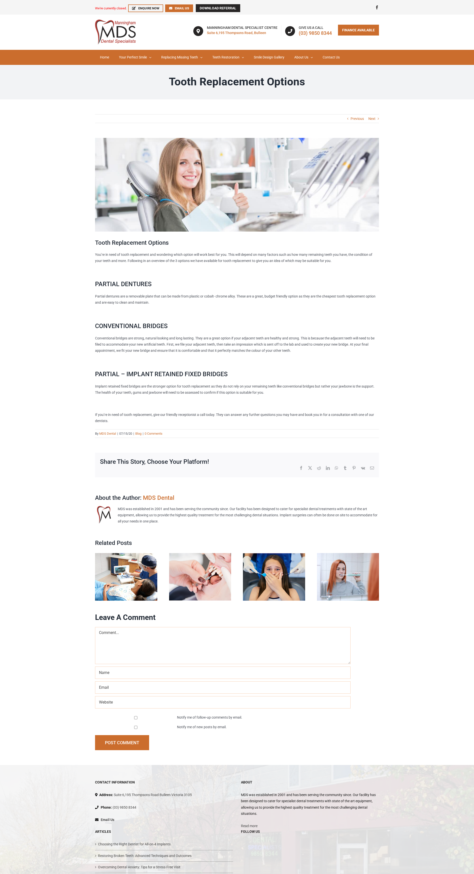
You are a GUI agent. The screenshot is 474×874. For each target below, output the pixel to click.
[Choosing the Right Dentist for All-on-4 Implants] (126, 555)
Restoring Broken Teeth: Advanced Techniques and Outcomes (145, 856)
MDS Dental (107, 433)
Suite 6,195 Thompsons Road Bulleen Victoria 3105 (153, 795)
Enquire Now (148, 8)
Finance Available (358, 30)
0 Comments (153, 433)
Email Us (182, 8)
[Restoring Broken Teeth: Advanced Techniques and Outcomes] (200, 555)
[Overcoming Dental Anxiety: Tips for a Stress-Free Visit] (274, 555)
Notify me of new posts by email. (202, 727)
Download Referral (218, 8)
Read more (249, 826)
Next (371, 119)
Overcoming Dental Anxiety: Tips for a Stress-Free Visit (139, 867)
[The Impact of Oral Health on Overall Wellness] (348, 555)
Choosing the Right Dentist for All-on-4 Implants (134, 844)
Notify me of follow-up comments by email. (209, 717)
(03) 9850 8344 (315, 33)
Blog (138, 433)
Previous (357, 119)
